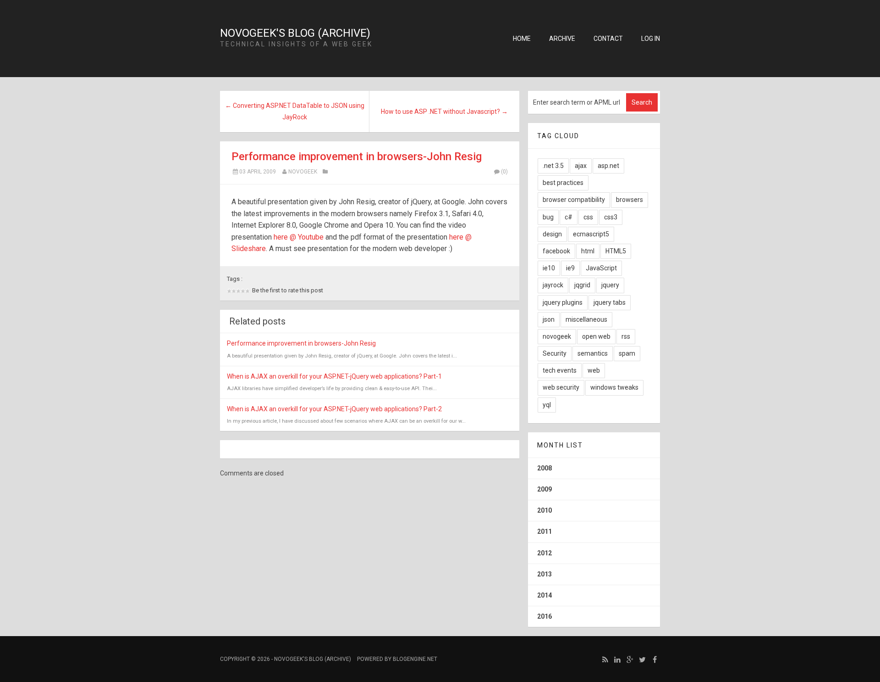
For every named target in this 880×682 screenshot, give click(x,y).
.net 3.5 (553, 165)
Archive (562, 38)
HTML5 (615, 251)
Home (522, 38)
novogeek (302, 171)
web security (561, 387)
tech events (560, 370)
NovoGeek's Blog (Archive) (295, 33)
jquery (610, 285)
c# (568, 217)
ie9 (570, 268)
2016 (544, 616)
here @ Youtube (299, 237)
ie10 (549, 268)
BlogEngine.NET (415, 659)
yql (547, 404)
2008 (544, 468)
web (594, 370)
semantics (593, 353)
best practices (563, 182)
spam (627, 353)
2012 (544, 553)
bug (548, 217)
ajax (581, 165)
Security (554, 353)
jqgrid (582, 285)
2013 (544, 574)
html (587, 251)
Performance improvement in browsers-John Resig (356, 156)
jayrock (553, 285)
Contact (608, 38)
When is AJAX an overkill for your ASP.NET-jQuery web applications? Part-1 (334, 376)
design (552, 234)
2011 (544, 531)
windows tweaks (614, 387)
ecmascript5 (591, 234)
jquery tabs (610, 302)
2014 (544, 595)
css (588, 217)
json (549, 319)
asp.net (608, 165)
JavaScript (601, 268)
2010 (544, 510)
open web (596, 336)
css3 (610, 217)
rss (626, 336)
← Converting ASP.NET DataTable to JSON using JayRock (294, 111)
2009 (544, 489)
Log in (650, 38)
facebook (556, 251)
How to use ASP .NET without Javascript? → (444, 111)
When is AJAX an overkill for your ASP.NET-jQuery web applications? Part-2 (334, 409)
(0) (504, 171)
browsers (629, 199)
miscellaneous (586, 319)
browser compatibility (574, 199)
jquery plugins (563, 302)
